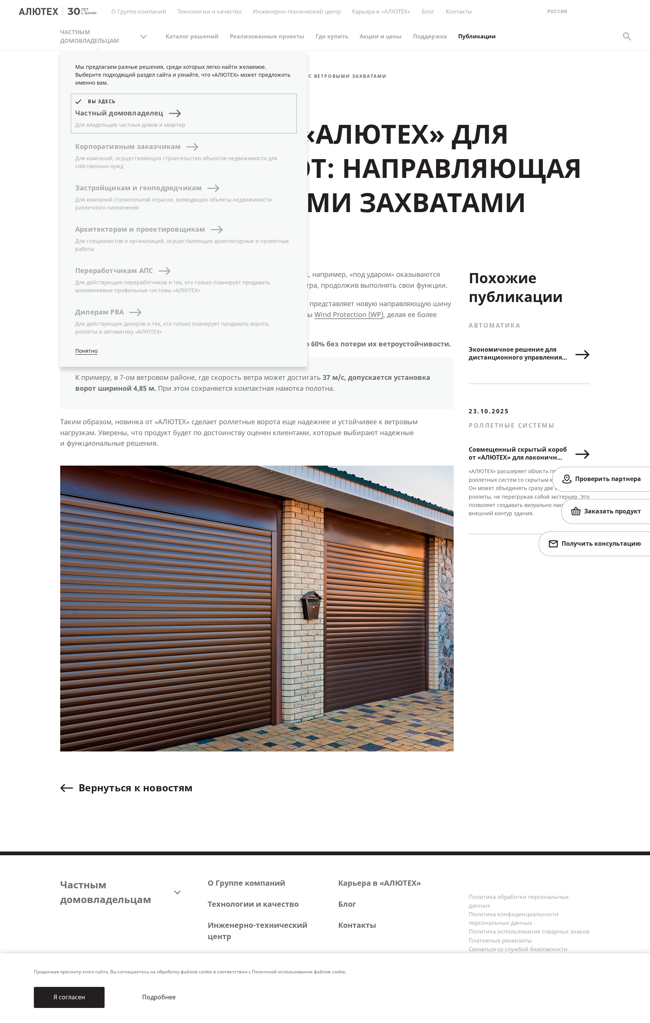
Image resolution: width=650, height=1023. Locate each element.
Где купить (332, 36)
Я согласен (69, 997)
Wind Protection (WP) (348, 315)
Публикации (477, 36)
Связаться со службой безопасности (518, 949)
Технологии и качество (253, 904)
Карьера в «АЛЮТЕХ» (381, 12)
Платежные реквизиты (500, 940)
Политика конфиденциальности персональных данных (514, 918)
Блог (428, 12)
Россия (557, 12)
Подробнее (159, 997)
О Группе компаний (246, 883)
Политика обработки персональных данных (519, 901)
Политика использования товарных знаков (529, 931)
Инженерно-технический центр (257, 931)
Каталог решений (192, 36)
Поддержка (430, 36)
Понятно (86, 351)
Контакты (357, 925)
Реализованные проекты (267, 36)
